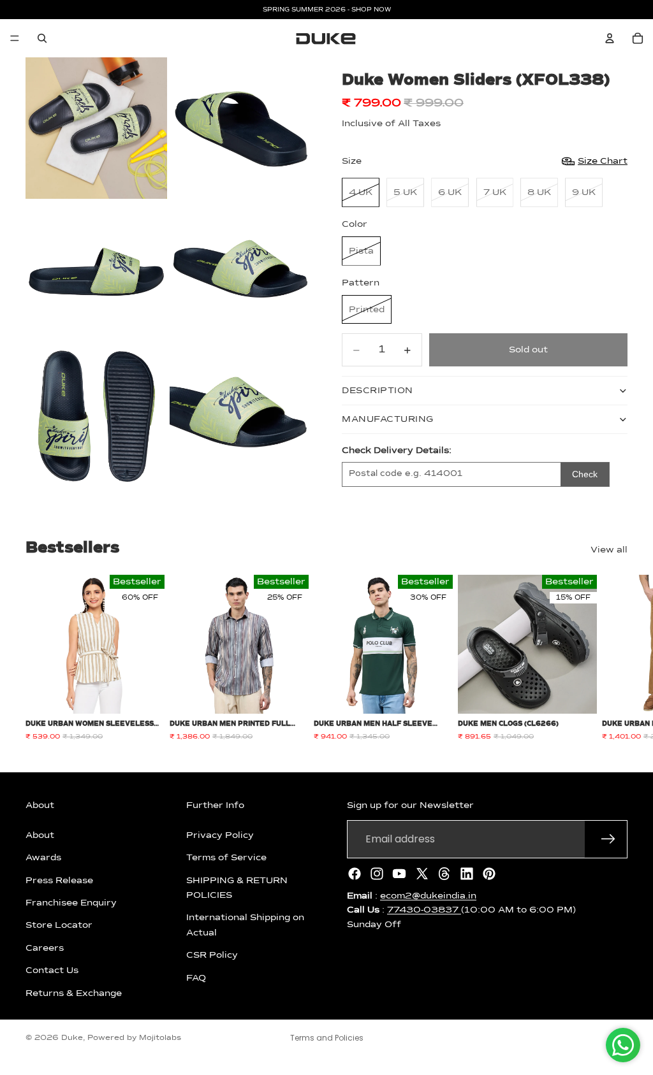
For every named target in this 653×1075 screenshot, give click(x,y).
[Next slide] (613, 658)
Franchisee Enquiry (71, 902)
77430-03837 (424, 909)
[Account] (610, 38)
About (40, 835)
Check (585, 474)
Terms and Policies (326, 1037)
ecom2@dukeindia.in (428, 895)
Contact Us (52, 970)
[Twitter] (422, 873)
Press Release (59, 880)
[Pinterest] (489, 873)
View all (609, 549)
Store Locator (59, 925)
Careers (45, 948)
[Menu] (14, 38)
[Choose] (144, 693)
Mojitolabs (160, 1038)
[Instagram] (377, 873)
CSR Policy (212, 955)
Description (377, 390)
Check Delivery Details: (396, 450)
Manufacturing (388, 419)
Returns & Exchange (74, 992)
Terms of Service (226, 857)
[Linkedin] (466, 873)
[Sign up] (608, 839)
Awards (43, 857)
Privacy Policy (220, 835)
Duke (72, 1038)
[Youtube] (399, 873)
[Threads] (444, 873)
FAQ (196, 977)
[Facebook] (354, 873)
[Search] (42, 38)
